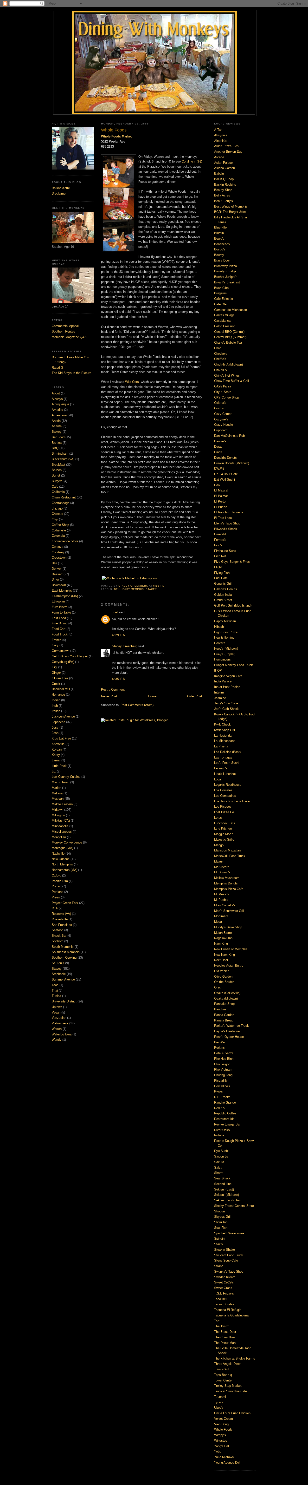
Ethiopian (58, 601)
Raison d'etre (61, 188)
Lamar (56, 760)
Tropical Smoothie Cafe (230, 1391)
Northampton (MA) (64, 870)
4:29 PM (119, 635)
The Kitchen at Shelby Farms (234, 1358)
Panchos (220, 1009)
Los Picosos (222, 806)
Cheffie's (220, 359)
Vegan (56, 1012)
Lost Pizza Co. (224, 812)
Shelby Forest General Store (234, 1206)
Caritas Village (224, 315)
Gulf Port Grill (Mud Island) (232, 605)
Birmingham (60, 453)
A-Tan (218, 129)
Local (218, 779)
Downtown (59, 585)
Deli (54, 563)
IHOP (218, 670)
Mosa (218, 921)
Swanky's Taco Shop (228, 1271)
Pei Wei (219, 1042)
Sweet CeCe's (224, 1282)
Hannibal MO (61, 689)
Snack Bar (59, 935)
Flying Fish (222, 573)
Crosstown (59, 557)
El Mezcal (221, 490)
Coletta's (220, 403)
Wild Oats (132, 382)
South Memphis (63, 947)
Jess (55, 727)
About (56, 393)
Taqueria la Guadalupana (231, 1315)
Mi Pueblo (221, 900)
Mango (219, 845)
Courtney (58, 552)
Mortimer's (221, 916)
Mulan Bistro (223, 933)
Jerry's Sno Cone (226, 703)
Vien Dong (221, 1424)
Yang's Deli (222, 1446)
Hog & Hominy (224, 637)
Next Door (221, 960)
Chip (55, 519)
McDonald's (222, 872)
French (56, 640)
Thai (55, 990)
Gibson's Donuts (225, 589)
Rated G (57, 367)
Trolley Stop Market (228, 1385)
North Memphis (62, 864)
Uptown (57, 1007)
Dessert (57, 574)
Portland (57, 892)
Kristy (56, 755)
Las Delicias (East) (227, 752)
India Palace (222, 681)
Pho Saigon (222, 1064)
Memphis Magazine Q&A (69, 337)
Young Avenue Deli (227, 1462)
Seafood (57, 930)
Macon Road (60, 782)
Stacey (57, 968)
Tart (216, 1321)
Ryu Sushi (221, 1151)
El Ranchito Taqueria (228, 512)
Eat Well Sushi (224, 479)
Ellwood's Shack (225, 529)
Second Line (222, 1184)
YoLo (217, 1451)
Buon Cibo (221, 288)
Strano (218, 1266)
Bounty (219, 255)
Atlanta (57, 426)
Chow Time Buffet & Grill (231, 381)
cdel (115, 612)
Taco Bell (220, 1299)
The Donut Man (225, 1343)
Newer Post (109, 696)
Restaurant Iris (224, 1119)
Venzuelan (59, 1018)
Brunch (57, 470)
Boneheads (222, 244)
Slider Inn (220, 1222)
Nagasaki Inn (223, 938)
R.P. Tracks (222, 1097)
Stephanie (59, 974)
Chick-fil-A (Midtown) (228, 364)
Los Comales (223, 790)
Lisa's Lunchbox (225, 774)
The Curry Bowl (225, 1337)
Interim (219, 692)
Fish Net (220, 556)
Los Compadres (225, 796)
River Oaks (222, 1130)
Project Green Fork (65, 903)
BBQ (55, 448)
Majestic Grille (224, 839)
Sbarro (218, 1173)
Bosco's (219, 249)
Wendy (56, 1039)
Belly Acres (222, 195)
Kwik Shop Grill (225, 730)
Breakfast (58, 464)
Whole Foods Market (116, 136)
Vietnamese (60, 1023)
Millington (58, 815)
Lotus (218, 817)
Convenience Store (65, 541)
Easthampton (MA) (65, 596)
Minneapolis (60, 826)
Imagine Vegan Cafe (228, 676)
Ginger (56, 672)
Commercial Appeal (65, 326)
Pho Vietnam (223, 1069)
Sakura (219, 1162)
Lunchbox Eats (224, 823)
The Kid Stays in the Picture (71, 373)
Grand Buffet (223, 600)
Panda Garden (224, 1015)
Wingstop (220, 1440)
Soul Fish (220, 1228)
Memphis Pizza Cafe (228, 889)
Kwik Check (222, 724)
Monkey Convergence (67, 842)
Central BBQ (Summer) (230, 337)
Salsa (218, 1167)
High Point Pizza (225, 632)
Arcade (219, 157)
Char (217, 348)
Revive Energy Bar (227, 1124)
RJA (55, 908)
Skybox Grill (222, 1216)
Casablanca (222, 320)
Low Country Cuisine (66, 776)
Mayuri (219, 861)
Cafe (55, 486)
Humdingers (222, 659)
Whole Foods (223, 1429)
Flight (218, 567)
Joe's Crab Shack (226, 709)
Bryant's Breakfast (227, 282)
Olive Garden (223, 976)
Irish (55, 705)
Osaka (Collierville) (227, 993)
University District (64, 1001)
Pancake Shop (224, 1004)
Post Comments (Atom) (137, 705)
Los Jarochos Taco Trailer (232, 801)
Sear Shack (222, 1178)
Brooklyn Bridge (225, 271)
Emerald (220, 534)
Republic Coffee (225, 1113)
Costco (219, 408)
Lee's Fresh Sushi (226, 763)
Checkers (220, 353)
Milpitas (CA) (61, 820)
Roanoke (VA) (61, 914)
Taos (55, 985)
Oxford (56, 875)
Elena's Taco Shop (227, 523)
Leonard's (220, 768)
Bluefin (219, 233)
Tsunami (220, 1397)
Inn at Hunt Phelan (227, 687)
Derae (218, 446)
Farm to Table (61, 612)
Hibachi (219, 626)
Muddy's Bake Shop (228, 927)
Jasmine (220, 698)
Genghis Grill (223, 583)
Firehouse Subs (225, 551)
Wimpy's (220, 1435)
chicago (57, 508)
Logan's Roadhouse (227, 784)
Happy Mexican (225, 621)
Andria (56, 421)
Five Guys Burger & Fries (232, 561)
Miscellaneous (62, 831)
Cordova (57, 547)
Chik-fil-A (220, 370)
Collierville (59, 530)
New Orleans (61, 859)
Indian (56, 700)
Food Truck (60, 634)
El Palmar (221, 496)
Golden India (223, 594)
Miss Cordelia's (224, 905)
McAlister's (222, 867)
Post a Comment (113, 689)
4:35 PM (119, 679)
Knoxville (58, 744)
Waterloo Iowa (61, 1034)
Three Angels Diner (227, 1364)
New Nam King (224, 954)
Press (56, 897)
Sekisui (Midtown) (226, 1195)
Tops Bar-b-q (223, 1375)
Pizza (56, 886)
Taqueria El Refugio (227, 1310)
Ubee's (219, 1407)
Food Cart (58, 629)
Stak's (218, 1244)
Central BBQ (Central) (229, 332)
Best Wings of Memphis (231, 206)
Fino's (218, 545)
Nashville (58, 853)
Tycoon (219, 1402)
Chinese (57, 514)
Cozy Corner (222, 414)
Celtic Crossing (224, 326)
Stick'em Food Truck (228, 1255)
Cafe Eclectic (223, 299)
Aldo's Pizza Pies (226, 146)
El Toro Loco (223, 518)
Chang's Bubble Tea (228, 342)
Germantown (60, 651)
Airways (57, 399)
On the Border (224, 982)
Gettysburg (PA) (63, 662)
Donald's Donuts (225, 457)
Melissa (57, 793)
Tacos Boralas (224, 1304)
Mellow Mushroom (226, 878)
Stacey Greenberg (124, 646)
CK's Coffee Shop (226, 397)
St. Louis (58, 963)
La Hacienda (222, 735)
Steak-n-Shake (224, 1249)
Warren (57, 1029)
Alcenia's (220, 141)
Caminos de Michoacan (230, 310)
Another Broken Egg (228, 151)
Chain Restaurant (64, 497)
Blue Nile (220, 227)
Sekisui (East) (224, 1189)
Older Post (194, 696)
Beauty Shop (223, 190)
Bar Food (58, 437)
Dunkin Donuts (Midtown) (231, 463)
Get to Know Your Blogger (70, 656)
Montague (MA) (62, 848)
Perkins (219, 1047)
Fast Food (59, 618)
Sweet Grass (223, 1288)
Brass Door (222, 260)
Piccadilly (221, 1080)
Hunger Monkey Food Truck (233, 665)
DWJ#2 (219, 468)
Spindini (219, 1238)
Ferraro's (220, 540)
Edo (217, 485)
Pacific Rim (60, 881)
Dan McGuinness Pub (229, 436)
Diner (55, 579)
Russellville (60, 919)
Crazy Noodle (223, 424)
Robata (219, 1135)
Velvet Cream (223, 1418)
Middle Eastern (62, 804)
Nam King (221, 943)
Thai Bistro (221, 1326)
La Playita (221, 746)
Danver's (220, 441)
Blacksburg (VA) (63, 459)
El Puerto (220, 507)
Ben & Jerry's (223, 201)
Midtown (57, 809)
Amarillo (57, 410)
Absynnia (220, 135)
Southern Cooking (64, 957)
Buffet (56, 475)
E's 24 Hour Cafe (226, 474)
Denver (57, 568)
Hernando (58, 694)
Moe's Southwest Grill (229, 911)
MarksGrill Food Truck (229, 856)
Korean (57, 749)
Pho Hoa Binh (223, 1058)
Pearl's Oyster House (229, 1037)
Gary (55, 645)
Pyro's (218, 1091)
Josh (55, 733)
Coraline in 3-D (192, 161)
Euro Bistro (59, 607)
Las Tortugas (223, 757)
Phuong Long (223, 1075)
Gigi (54, 667)
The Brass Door (225, 1332)
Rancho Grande (225, 1102)
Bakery (57, 431)
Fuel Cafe (221, 578)
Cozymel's (221, 419)
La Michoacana (224, 741)
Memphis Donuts (226, 883)
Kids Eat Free (61, 738)
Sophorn (57, 941)
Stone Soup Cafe (226, 1260)
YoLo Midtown (224, 1457)
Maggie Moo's (223, 834)
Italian (56, 711)
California (58, 492)
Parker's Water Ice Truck (231, 1025)
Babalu (219, 173)
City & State (222, 392)
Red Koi (219, 1108)
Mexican (58, 798)
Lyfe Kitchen (223, 828)
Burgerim (220, 293)
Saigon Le (221, 1156)
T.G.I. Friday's (224, 1293)
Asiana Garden (224, 168)
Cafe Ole (220, 304)
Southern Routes (63, 331)
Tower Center (223, 1380)
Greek (56, 684)
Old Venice (221, 971)
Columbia (58, 535)
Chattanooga (60, 503)
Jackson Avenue (63, 716)
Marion (56, 788)
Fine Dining (59, 623)
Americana (59, 415)
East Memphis (62, 590)
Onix (217, 987)
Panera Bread (223, 1020)
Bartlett (57, 443)
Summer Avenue (63, 979)
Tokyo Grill (221, 1369)
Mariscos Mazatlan (227, 850)
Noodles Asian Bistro (228, 965)
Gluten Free (60, 678)
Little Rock (59, 766)
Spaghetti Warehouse (229, 1233)
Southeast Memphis (66, 952)
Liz (54, 771)
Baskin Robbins (225, 184)
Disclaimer (59, 193)
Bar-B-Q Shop (224, 179)
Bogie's (219, 238)
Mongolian (59, 837)
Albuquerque (60, 404)
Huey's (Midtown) (226, 648)
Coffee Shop (60, 525)
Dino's (218, 452)
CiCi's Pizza (222, 386)
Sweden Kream (224, 1277)
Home (152, 696)
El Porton (220, 501)
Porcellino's (222, 1086)
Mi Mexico (221, 894)
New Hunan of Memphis (230, 949)
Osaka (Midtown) (226, 998)
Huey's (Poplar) (224, 654)
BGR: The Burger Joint (230, 212)
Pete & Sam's (223, 1053)
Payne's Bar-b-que (227, 1031)
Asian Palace (223, 162)
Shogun (219, 1211)
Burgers (57, 481)
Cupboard (220, 430)
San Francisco (62, 925)
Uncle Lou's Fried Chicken (232, 1413)
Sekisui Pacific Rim (228, 1200)
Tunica (56, 996)
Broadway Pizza (225, 266)
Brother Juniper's (225, 277)
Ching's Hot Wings (227, 375)
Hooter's (219, 643)
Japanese (58, 722)
